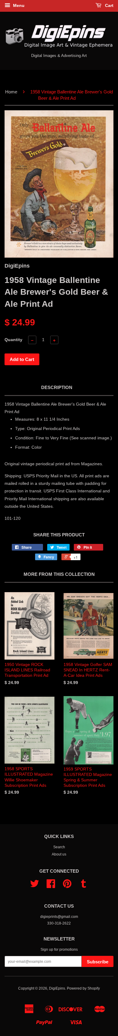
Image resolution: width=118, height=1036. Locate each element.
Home (11, 91)
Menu (18, 5)
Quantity (13, 339)
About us (59, 854)
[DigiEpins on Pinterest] (67, 886)
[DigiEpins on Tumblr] (83, 886)
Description (56, 387)
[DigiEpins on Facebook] (50, 886)
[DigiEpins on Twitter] (34, 886)
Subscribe (97, 961)
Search (59, 847)
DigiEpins (57, 988)
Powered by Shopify (83, 988)
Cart (108, 5)
